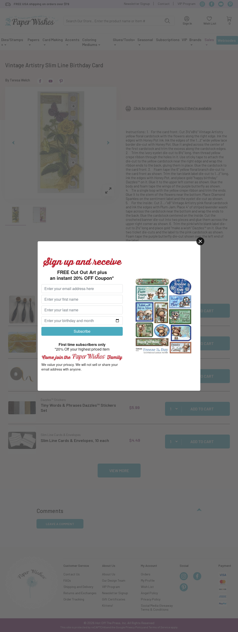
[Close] (200, 241)
